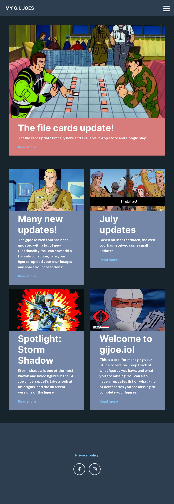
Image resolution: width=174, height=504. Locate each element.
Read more (27, 147)
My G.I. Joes (19, 8)
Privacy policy (87, 455)
